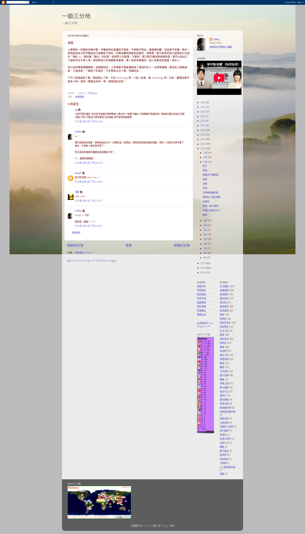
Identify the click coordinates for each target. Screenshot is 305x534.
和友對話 (224, 459)
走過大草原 (225, 439)
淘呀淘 (223, 435)
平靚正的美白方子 (211, 210)
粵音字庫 (201, 298)
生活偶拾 (224, 286)
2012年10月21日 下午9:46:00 (88, 226)
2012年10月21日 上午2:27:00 (88, 201)
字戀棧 (223, 463)
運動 (222, 447)
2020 (203, 112)
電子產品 (224, 451)
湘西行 (223, 395)
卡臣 (77, 192)
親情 (222, 367)
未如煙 (223, 351)
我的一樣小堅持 (210, 206)
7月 (205, 230)
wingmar (147, 526)
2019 (203, 116)
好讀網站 (201, 311)
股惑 (222, 335)
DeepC (78, 173)
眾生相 (223, 303)
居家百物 (224, 419)
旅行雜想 (224, 431)
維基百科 (201, 286)
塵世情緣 (224, 400)
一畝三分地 (76, 16)
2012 (203, 149)
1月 (205, 258)
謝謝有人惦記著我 (211, 197)
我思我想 (224, 311)
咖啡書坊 (224, 306)
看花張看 (201, 306)
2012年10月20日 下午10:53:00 (89, 163)
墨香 (222, 315)
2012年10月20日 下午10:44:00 (89, 121)
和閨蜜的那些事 (227, 412)
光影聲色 (224, 327)
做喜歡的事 (225, 408)
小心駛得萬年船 (227, 467)
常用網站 (201, 290)
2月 (205, 253)
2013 (203, 144)
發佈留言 (76, 233)
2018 (203, 121)
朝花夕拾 (224, 355)
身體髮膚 (79, 97)
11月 (205, 157)
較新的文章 (75, 245)
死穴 (205, 166)
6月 (205, 234)
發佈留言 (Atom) (83, 253)
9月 (205, 220)
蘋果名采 (201, 315)
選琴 (205, 215)
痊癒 (205, 179)
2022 (203, 102)
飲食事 (223, 455)
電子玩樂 (224, 375)
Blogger (165, 526)
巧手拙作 (224, 371)
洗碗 (205, 184)
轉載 (222, 379)
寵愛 (222, 363)
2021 (203, 107)
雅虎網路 (201, 294)
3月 (205, 248)
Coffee (78, 132)
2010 (203, 268)
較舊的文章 (182, 245)
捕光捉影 (224, 298)
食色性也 (224, 339)
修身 (205, 170)
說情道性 (224, 294)
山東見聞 (224, 423)
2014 (203, 139)
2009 (203, 272)
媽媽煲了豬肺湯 (210, 175)
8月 (205, 225)
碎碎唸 (223, 343)
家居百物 (224, 404)
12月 (205, 153)
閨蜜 (222, 474)
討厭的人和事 (226, 427)
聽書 (222, 347)
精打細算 (224, 388)
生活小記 (224, 331)
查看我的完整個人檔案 (221, 47)
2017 (203, 125)
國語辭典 (201, 303)
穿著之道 (224, 383)
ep (76, 110)
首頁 (128, 245)
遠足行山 (224, 392)
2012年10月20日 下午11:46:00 (89, 182)
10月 (205, 162)
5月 (205, 239)
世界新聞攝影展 (210, 193)
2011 (202, 263)
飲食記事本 (225, 323)
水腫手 (206, 201)
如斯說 (223, 319)
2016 (203, 130)
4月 (205, 244)
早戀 (205, 188)
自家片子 (224, 443)
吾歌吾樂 (224, 359)
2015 (203, 135)
